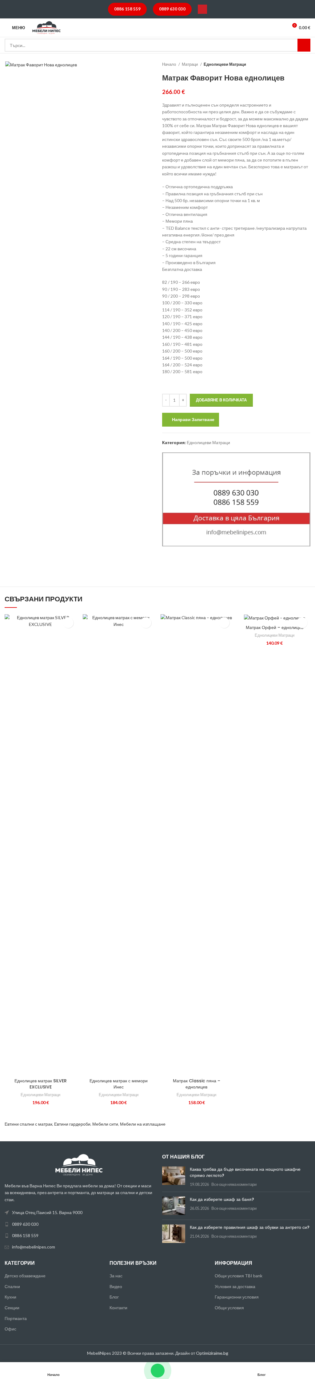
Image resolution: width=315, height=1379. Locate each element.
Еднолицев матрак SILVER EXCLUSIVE (40, 1084)
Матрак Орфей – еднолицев (274, 627)
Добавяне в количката (221, 399)
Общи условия (229, 1307)
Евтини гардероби (72, 1124)
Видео (116, 1286)
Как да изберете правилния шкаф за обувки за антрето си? (249, 1227)
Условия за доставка (235, 1286)
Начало (169, 64)
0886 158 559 (127, 8)
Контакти (118, 1307)
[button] (68, 622)
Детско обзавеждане (25, 1275)
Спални (12, 1286)
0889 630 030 (172, 8)
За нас (116, 1275)
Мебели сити (105, 1124)
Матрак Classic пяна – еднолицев (196, 1084)
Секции (12, 1307)
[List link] (79, 1224)
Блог (114, 1296)
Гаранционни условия (237, 1296)
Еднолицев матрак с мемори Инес (119, 1084)
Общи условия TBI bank (238, 1275)
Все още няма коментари (234, 1184)
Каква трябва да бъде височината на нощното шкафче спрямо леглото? (245, 1172)
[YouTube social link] (202, 9)
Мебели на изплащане (142, 1124)
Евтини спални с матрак (28, 1124)
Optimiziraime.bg (212, 1353)
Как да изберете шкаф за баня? (222, 1199)
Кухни (10, 1296)
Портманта (16, 1318)
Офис (10, 1328)
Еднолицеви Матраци (225, 64)
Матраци (190, 64)
